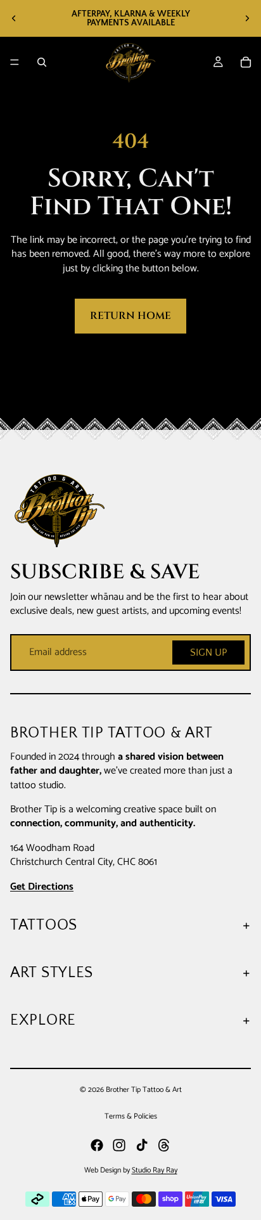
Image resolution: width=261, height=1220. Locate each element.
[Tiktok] (142, 1145)
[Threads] (164, 1145)
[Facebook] (97, 1145)
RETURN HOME (130, 316)
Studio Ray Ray (154, 1170)
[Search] (42, 62)
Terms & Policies (131, 1116)
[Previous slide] (14, 18)
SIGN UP (208, 652)
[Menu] (14, 62)
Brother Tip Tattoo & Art (144, 1090)
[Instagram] (119, 1145)
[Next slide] (247, 18)
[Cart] (246, 62)
